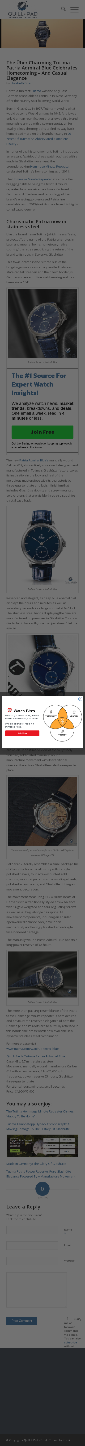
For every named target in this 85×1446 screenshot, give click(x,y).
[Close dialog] (80, 699)
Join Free (22, 733)
